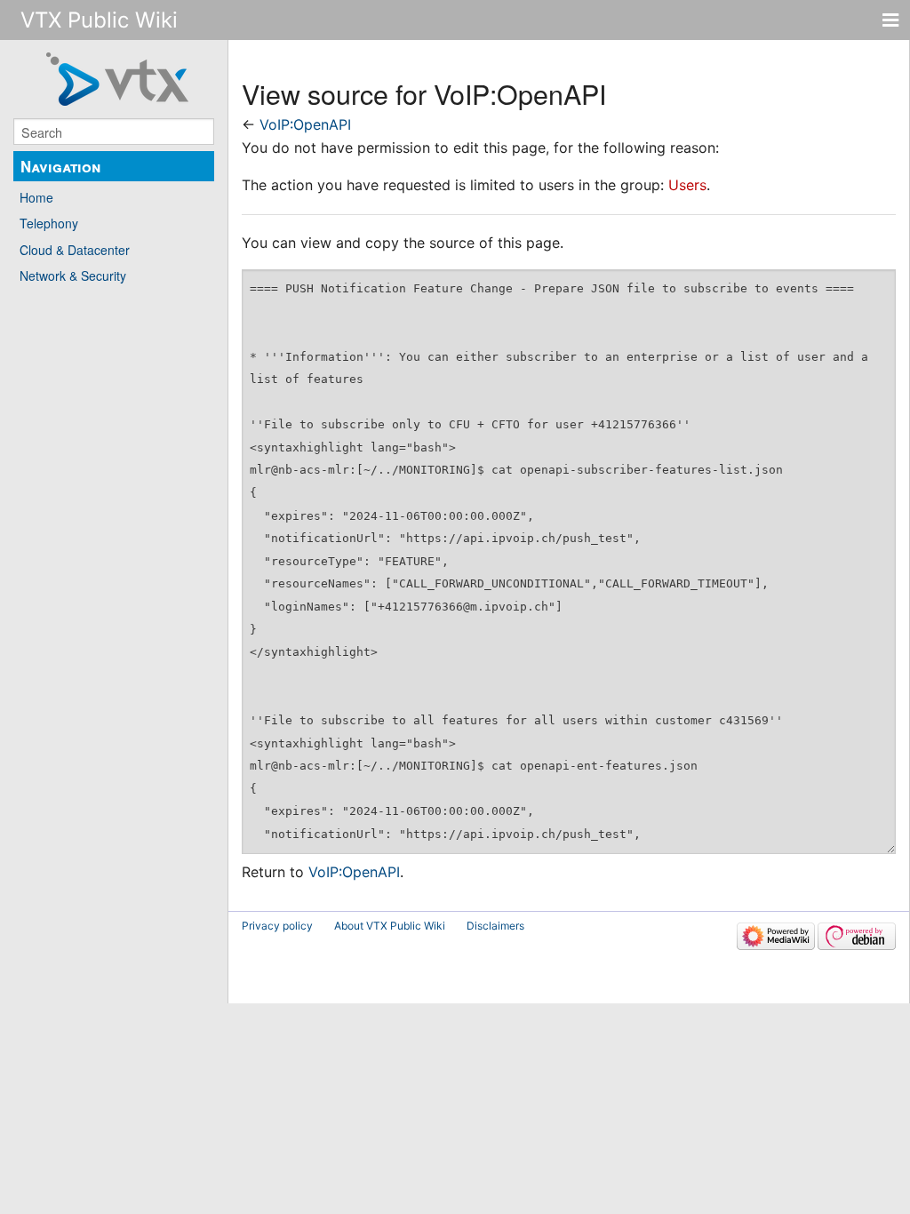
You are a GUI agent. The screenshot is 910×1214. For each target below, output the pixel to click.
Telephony (49, 223)
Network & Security (73, 275)
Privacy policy (277, 925)
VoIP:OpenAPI (305, 124)
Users (687, 185)
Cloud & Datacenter (75, 250)
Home (36, 197)
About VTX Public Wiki (389, 925)
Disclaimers (495, 925)
